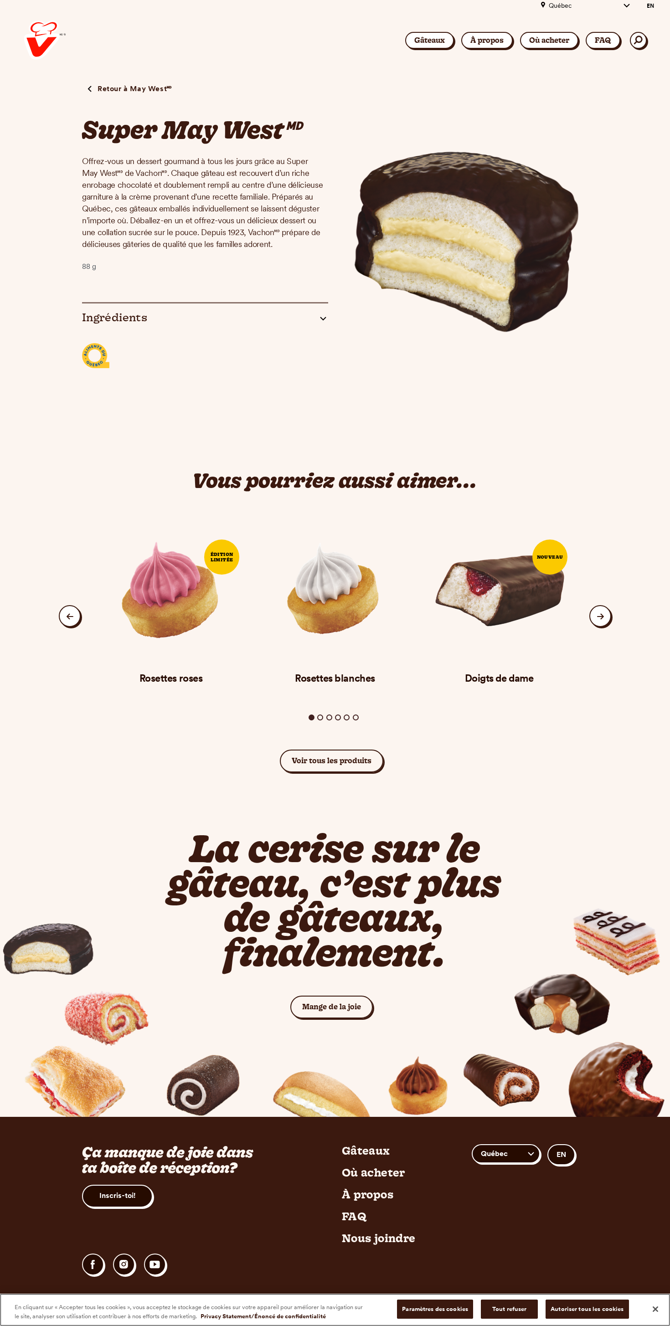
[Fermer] (655, 1309)
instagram (124, 1264)
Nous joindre (378, 1238)
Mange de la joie (337, 1006)
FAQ (603, 40)
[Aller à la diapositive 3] (329, 717)
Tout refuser (509, 1308)
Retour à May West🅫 (135, 88)
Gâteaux (429, 40)
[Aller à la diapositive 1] (311, 717)
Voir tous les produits (331, 760)
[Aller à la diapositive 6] (356, 717)
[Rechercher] (638, 40)
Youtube (155, 1264)
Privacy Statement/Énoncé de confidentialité (263, 1316)
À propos (487, 40)
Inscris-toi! (117, 1195)
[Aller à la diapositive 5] (347, 717)
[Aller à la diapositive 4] (338, 717)
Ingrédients (114, 317)
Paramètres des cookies (435, 1308)
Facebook (93, 1264)
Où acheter (549, 40)
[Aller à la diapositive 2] (320, 717)
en (650, 6)
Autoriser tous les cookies (587, 1308)
